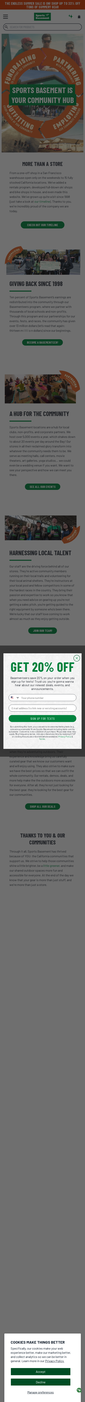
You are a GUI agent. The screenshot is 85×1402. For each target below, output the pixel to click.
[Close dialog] (77, 658)
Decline (40, 1382)
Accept (40, 1371)
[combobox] (14, 697)
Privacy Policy (64, 736)
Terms (42, 739)
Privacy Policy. (54, 1361)
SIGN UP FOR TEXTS (42, 718)
